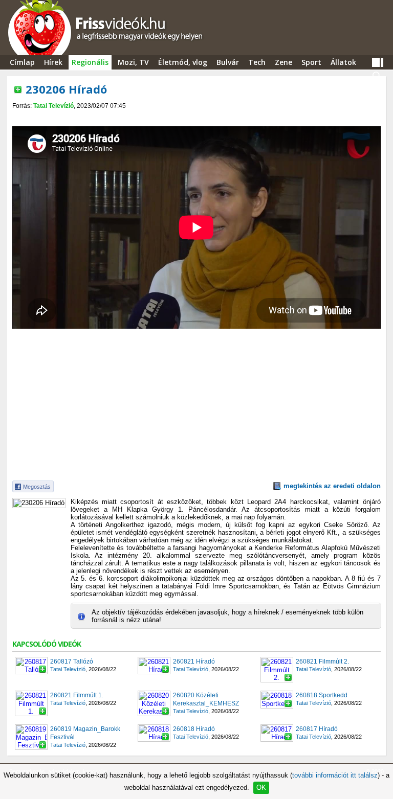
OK (261, 787)
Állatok (343, 62)
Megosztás (37, 487)
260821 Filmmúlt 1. (76, 695)
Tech (257, 62)
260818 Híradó (194, 729)
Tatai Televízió (53, 105)
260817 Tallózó (71, 661)
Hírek (53, 62)
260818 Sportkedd (321, 695)
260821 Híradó (194, 661)
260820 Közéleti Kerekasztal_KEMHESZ (206, 699)
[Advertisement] (196, 118)
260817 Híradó (317, 729)
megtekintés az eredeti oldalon (332, 486)
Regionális (90, 62)
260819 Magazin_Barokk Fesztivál (85, 733)
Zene (283, 62)
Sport (311, 62)
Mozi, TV (133, 62)
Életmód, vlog (182, 62)
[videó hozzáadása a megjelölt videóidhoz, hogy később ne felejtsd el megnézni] (18, 89)
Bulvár (227, 62)
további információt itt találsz (335, 775)
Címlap (22, 62)
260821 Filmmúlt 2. (322, 661)
